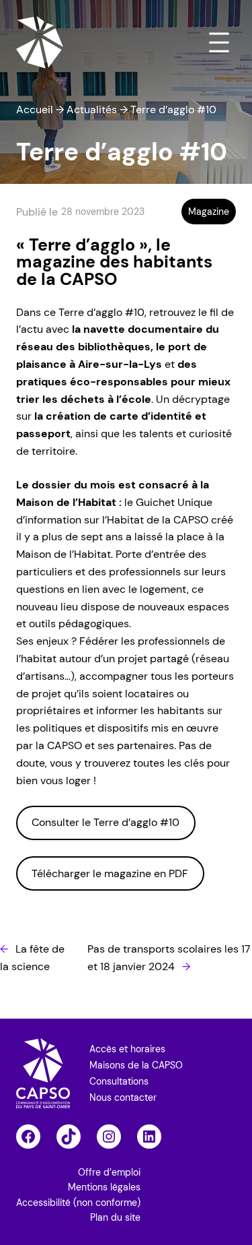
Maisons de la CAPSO (136, 1065)
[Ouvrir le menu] (219, 42)
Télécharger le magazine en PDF (110, 873)
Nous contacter (123, 1097)
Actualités (92, 109)
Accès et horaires (127, 1049)
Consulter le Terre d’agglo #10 (105, 822)
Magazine (208, 211)
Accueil (34, 109)
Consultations (119, 1081)
